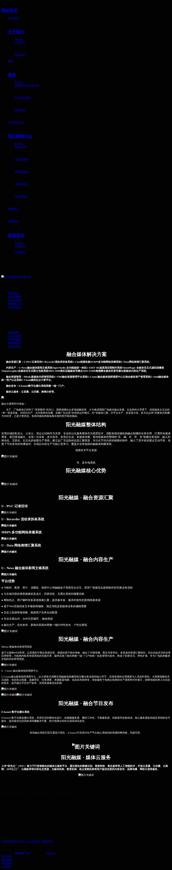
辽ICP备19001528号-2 (14, 841)
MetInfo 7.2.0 (22, 853)
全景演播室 (15, 296)
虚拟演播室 (15, 300)
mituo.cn (50, 853)
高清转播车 (15, 307)
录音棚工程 (15, 303)
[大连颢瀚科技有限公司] (86, 277)
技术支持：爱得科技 (41, 841)
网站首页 (9, 10)
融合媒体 (13, 293)
